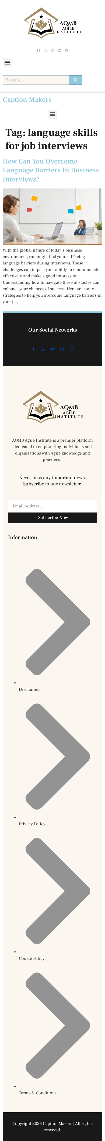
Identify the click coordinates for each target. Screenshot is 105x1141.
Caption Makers (27, 99)
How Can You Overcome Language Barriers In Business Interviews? (51, 170)
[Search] (75, 80)
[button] (7, 62)
